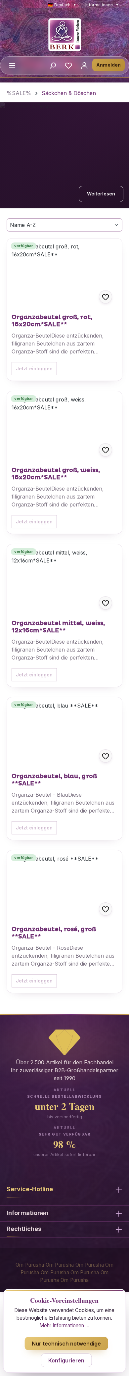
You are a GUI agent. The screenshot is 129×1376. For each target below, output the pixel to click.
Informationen (101, 4)
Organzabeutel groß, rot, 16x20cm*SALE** (52, 321)
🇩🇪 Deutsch (62, 4)
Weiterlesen (101, 193)
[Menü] (12, 65)
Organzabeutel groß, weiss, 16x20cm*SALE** (56, 474)
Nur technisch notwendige (66, 1343)
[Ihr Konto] (84, 65)
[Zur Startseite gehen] (64, 34)
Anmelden (108, 65)
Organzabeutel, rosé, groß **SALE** (54, 933)
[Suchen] (53, 65)
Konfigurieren (66, 1360)
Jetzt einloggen (34, 368)
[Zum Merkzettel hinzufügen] (105, 296)
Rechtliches (24, 1228)
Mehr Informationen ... (64, 1325)
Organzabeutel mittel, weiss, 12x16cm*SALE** (58, 627)
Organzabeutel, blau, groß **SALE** (54, 780)
